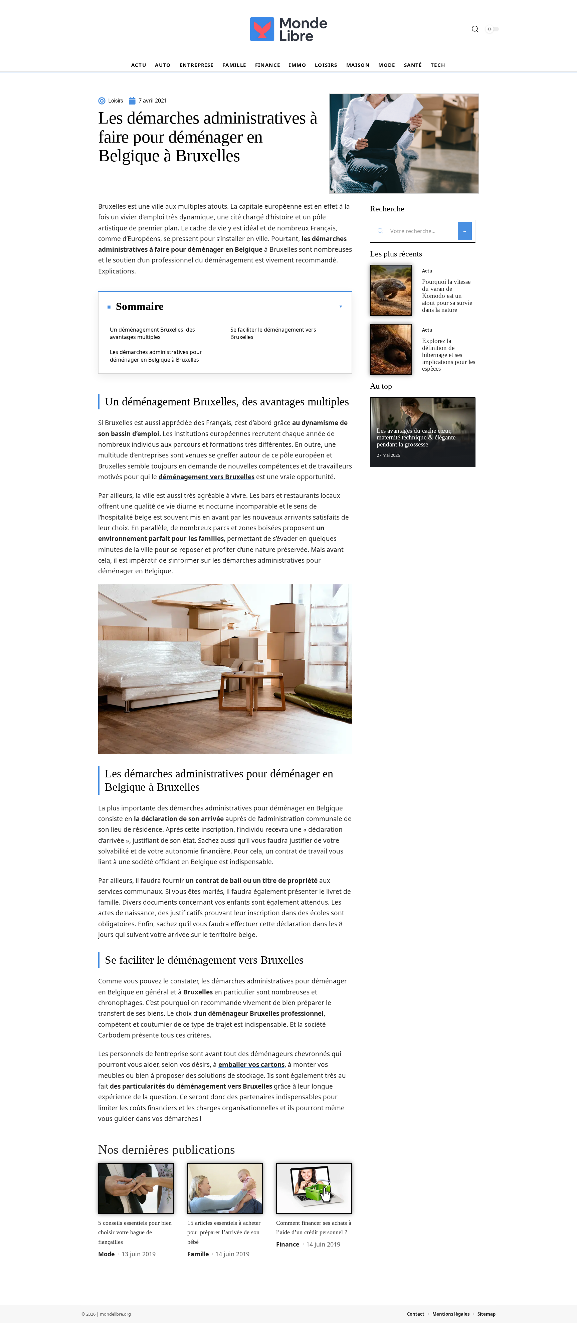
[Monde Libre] (288, 29)
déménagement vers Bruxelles (206, 476)
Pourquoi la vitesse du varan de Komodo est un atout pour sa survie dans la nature (447, 295)
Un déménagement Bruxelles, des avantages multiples (152, 333)
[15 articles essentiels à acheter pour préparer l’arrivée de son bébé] (225, 1188)
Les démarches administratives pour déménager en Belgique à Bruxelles (156, 355)
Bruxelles (198, 992)
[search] (475, 29)
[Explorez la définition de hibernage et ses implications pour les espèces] (391, 349)
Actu (427, 271)
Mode (106, 1254)
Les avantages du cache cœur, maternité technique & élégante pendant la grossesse (416, 437)
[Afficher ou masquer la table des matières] (253, 307)
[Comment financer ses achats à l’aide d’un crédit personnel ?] (314, 1188)
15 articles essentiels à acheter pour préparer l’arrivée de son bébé (223, 1232)
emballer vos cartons (251, 1064)
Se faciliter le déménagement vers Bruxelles (273, 333)
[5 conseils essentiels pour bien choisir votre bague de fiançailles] (136, 1188)
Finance (288, 1244)
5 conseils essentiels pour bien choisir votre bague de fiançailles (135, 1232)
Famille (198, 1254)
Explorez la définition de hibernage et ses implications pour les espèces (448, 354)
